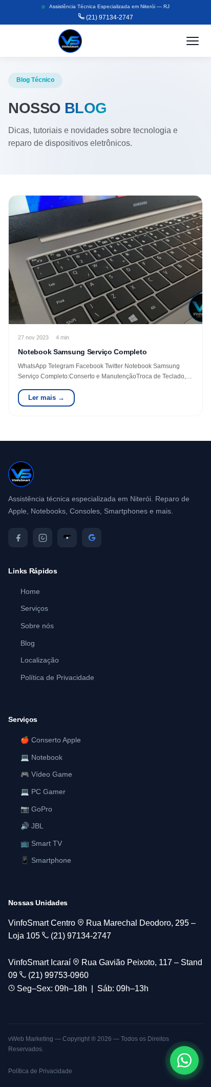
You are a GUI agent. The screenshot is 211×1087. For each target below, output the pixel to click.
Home (30, 591)
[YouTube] (67, 537)
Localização (39, 660)
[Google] (91, 537)
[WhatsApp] (184, 1060)
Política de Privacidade (57, 677)
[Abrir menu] (192, 41)
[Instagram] (42, 537)
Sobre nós (37, 626)
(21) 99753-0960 (57, 975)
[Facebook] (18, 537)
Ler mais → (46, 397)
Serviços (34, 608)
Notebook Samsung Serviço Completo (82, 352)
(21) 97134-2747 (109, 17)
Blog (27, 643)
